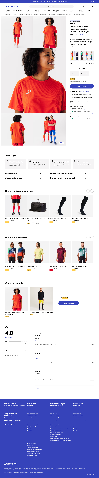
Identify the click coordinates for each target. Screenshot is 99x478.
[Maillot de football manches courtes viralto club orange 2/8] (17, 32)
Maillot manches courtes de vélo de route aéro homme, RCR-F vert (81, 265)
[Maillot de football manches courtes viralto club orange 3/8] (33, 80)
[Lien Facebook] (5, 424)
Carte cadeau (89, 11)
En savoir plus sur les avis (10, 355)
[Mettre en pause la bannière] (91, 2)
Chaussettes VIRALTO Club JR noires (81, 218)
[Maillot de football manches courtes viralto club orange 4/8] (17, 129)
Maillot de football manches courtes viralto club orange (15, 313)
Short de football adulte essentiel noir (15, 218)
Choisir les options (69, 303)
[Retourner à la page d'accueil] (12, 6)
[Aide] (86, 6)
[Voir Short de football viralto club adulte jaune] (41, 299)
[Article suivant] (92, 191)
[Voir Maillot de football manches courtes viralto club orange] (16, 299)
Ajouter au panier (82, 86)
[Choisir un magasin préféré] (83, 6)
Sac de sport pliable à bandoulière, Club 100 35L (38, 219)
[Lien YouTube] (11, 424)
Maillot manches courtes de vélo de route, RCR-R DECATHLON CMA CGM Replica (15, 265)
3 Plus (61, 142)
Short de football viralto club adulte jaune (41, 312)
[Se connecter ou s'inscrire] (89, 6)
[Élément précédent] (88, 191)
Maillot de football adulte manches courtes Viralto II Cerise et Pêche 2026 (60, 265)
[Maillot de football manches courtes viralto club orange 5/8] (49, 129)
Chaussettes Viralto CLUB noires (58, 218)
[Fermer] (94, 2)
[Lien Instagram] (14, 424)
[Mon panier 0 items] (93, 6)
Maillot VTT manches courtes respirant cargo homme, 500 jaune (38, 265)
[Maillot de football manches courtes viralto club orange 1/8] (49, 32)
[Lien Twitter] (8, 424)
